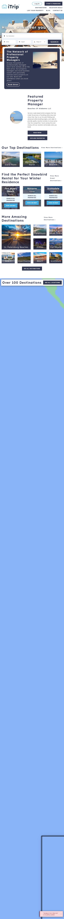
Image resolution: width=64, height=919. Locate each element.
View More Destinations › (51, 147)
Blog (48, 10)
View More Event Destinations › (56, 178)
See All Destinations (32, 268)
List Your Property (35, 10)
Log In (36, 4)
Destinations (41, 7)
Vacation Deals (55, 7)
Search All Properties (10, 199)
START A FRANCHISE (53, 3)
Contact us (57, 10)
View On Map (11, 205)
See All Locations (52, 282)
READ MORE (37, 132)
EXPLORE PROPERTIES (37, 138)
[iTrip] (11, 6)
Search (54, 41)
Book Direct (13, 85)
